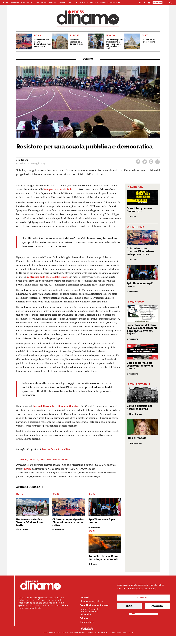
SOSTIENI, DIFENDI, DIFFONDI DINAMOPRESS (42, 459)
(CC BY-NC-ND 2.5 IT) (100, 633)
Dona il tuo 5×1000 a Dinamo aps (139, 210)
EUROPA (53, 2)
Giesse (94, 564)
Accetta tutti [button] (143, 597)
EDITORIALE (26, 2)
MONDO (62, 2)
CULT (70, 2)
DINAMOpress (135, 414)
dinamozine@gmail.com (92, 601)
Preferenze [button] (157, 606)
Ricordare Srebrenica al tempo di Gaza (76, 42)
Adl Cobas (23, 529)
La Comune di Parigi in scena (148, 41)
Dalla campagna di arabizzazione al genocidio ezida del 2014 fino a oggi (114, 44)
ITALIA (44, 2)
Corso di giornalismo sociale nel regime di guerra (140, 365)
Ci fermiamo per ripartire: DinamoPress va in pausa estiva (42, 43)
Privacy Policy (115, 633)
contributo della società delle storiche (48, 276)
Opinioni (14, 2)
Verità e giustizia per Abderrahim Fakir (139, 407)
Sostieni (157, 2)
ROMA (36, 2)
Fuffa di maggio (136, 437)
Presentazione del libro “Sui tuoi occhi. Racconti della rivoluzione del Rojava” (142, 329)
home (5, 2)
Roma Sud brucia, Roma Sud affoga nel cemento (103, 558)
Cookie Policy (127, 633)
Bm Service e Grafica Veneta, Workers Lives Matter (30, 522)
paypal (27, 468)
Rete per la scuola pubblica (55, 449)
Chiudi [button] (129, 606)
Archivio (90, 2)
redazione (23, 160)
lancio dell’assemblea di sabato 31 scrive (56, 406)
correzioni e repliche (108, 2)
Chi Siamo (80, 2)
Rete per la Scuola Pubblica (58, 189)
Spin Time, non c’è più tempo (102, 521)
